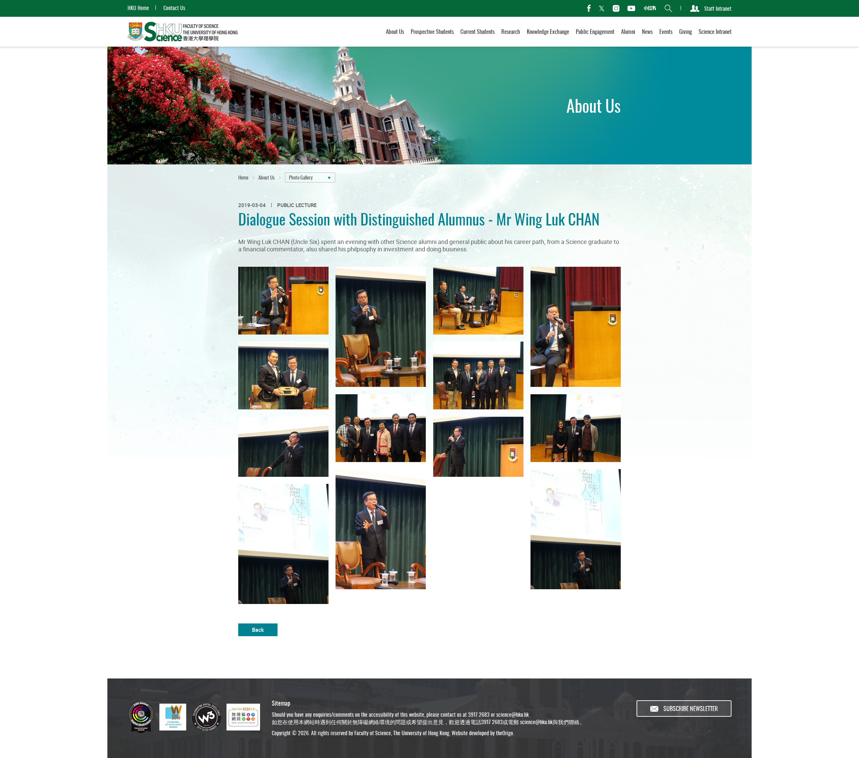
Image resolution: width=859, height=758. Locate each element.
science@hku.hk (512, 714)
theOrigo (504, 733)
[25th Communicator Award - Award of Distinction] (141, 717)
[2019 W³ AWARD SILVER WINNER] (206, 717)
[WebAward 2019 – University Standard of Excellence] (172, 717)
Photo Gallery (301, 177)
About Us (266, 177)
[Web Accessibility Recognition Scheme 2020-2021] (243, 717)
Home (243, 177)
